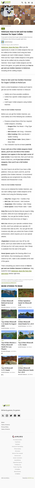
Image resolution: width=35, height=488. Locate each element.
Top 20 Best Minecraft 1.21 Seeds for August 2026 (8, 324)
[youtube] (19, 415)
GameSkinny (17, 460)
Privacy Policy (4, 427)
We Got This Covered (17, 453)
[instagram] (7, 415)
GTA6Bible (17, 474)
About (2, 422)
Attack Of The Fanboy (17, 446)
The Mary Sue (17, 464)
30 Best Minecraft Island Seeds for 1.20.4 (26, 323)
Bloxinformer (17, 471)
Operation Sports (17, 462)
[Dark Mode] (25, 2)
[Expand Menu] (28, 2)
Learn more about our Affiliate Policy (8, 282)
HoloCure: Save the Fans (10, 47)
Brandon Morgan (5, 351)
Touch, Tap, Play (17, 467)
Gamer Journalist (17, 458)
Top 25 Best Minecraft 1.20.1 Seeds (25, 344)
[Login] (32, 2)
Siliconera (17, 451)
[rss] (3, 415)
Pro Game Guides (17, 439)
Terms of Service (5, 424)
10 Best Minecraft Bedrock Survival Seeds (7, 303)
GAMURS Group (30, 478)
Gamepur (17, 444)
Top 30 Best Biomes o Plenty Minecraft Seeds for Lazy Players (8, 346)
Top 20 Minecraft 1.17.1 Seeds (7, 369)
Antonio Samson (5, 307)
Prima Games (17, 448)
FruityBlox (17, 469)
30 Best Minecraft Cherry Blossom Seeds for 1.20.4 (26, 370)
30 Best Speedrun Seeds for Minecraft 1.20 (25, 303)
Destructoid (17, 455)
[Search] (22, 2)
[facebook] (15, 415)
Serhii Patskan (22, 307)
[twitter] (11, 415)
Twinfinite (17, 442)
